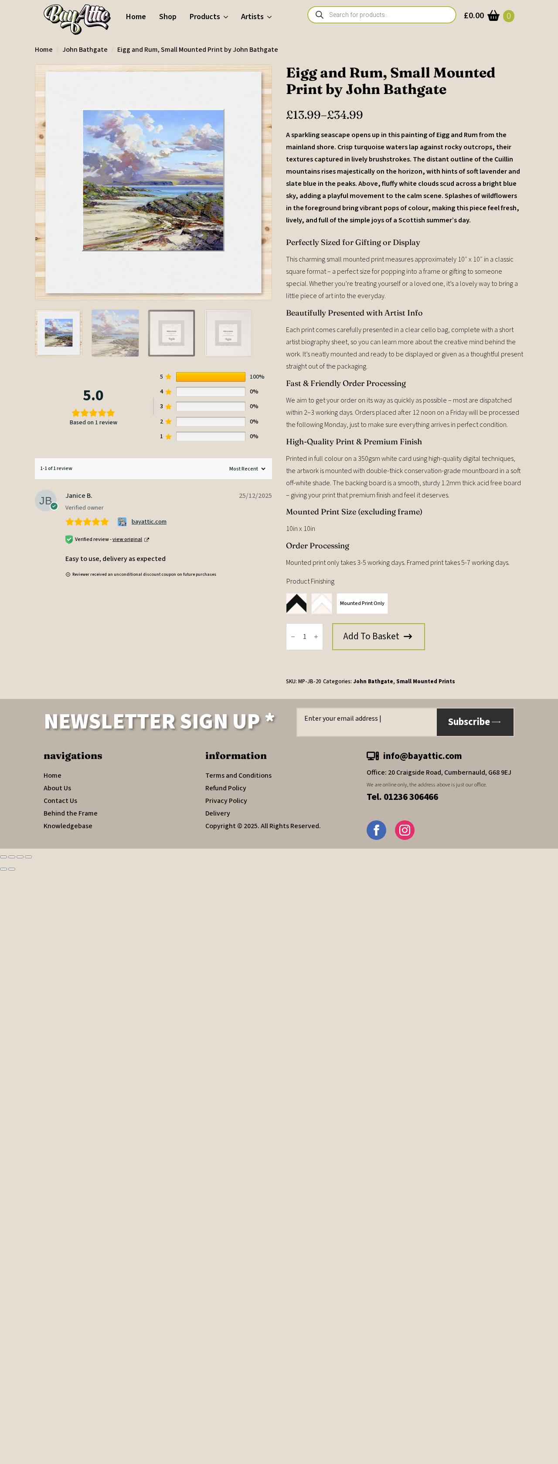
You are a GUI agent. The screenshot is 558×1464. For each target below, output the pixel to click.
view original (127, 539)
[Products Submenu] (227, 17)
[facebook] (376, 830)
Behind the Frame (71, 813)
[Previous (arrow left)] (3, 869)
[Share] (20, 857)
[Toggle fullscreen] (11, 857)
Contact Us (60, 801)
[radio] (296, 603)
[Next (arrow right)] (11, 869)
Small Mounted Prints (425, 681)
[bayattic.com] (123, 521)
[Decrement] (293, 636)
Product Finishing (310, 581)
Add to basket (371, 636)
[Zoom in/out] (3, 857)
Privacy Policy (226, 801)
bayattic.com (149, 521)
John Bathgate (85, 49)
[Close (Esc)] (28, 857)
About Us (57, 788)
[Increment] (316, 636)
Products (205, 16)
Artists (252, 16)
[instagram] (405, 830)
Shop (168, 16)
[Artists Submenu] (271, 17)
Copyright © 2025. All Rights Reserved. (263, 826)
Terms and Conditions (238, 775)
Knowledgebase (68, 826)
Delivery (217, 813)
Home (136, 16)
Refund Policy (225, 788)
